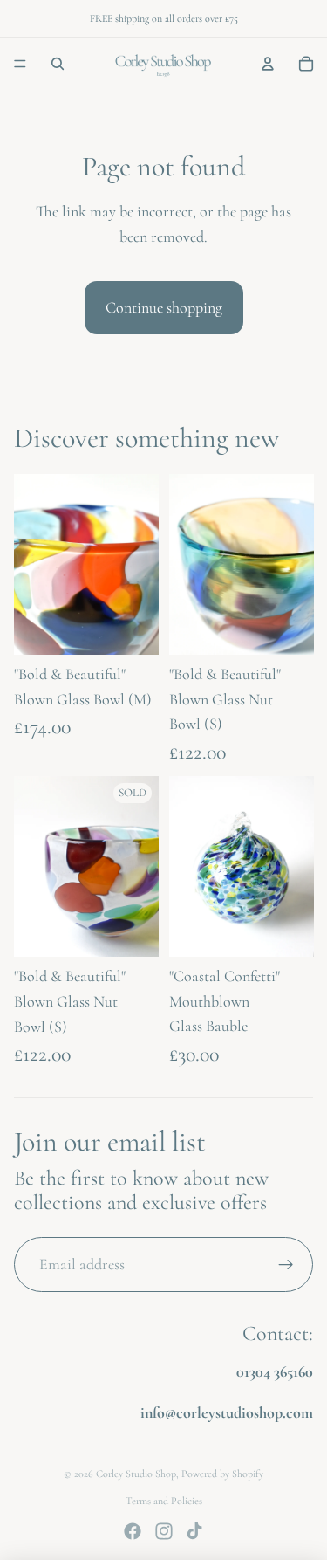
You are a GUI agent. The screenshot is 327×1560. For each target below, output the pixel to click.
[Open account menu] (268, 64)
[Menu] (20, 64)
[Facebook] (132, 1531)
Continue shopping (164, 307)
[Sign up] (285, 1264)
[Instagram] (163, 1531)
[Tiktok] (194, 1531)
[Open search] (57, 64)
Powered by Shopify (222, 1473)
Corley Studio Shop (136, 1473)
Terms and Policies (164, 1501)
